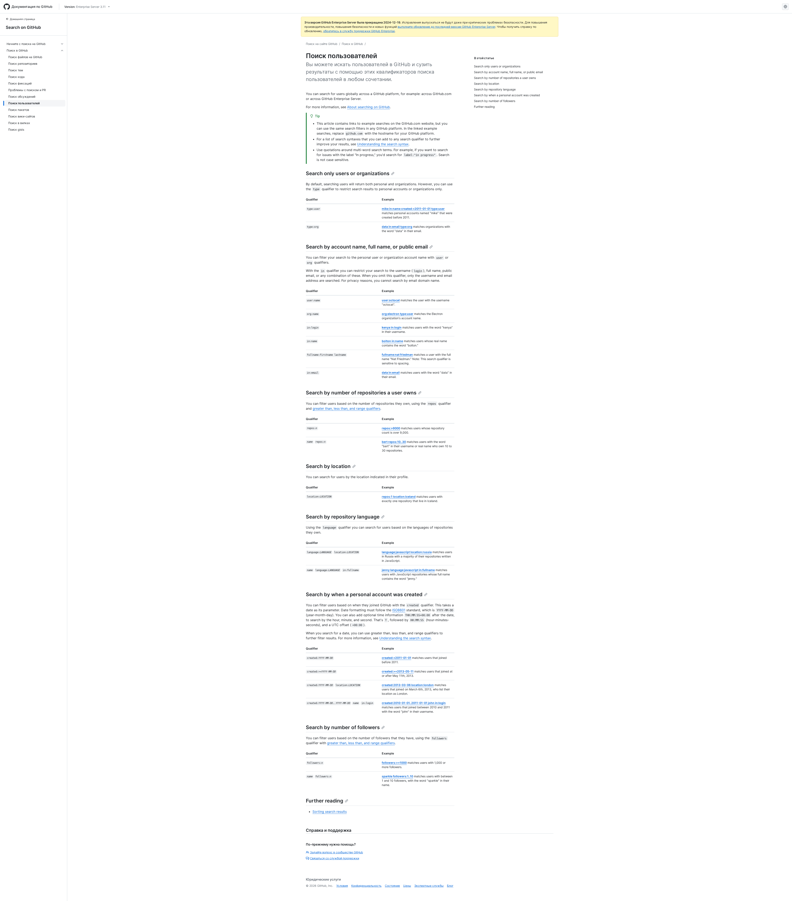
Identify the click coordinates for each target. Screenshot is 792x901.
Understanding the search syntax (383, 144)
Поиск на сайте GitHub (321, 44)
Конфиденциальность (366, 885)
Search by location (328, 466)
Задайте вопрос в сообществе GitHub (336, 852)
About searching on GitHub (368, 107)
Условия (342, 885)
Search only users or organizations (347, 173)
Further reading (324, 801)
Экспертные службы (429, 885)
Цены (407, 885)
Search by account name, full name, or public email (367, 247)
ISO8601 (398, 610)
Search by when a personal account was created (364, 594)
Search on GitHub (23, 27)
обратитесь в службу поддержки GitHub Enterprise (359, 31)
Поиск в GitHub (352, 44)
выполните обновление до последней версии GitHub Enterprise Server (446, 26)
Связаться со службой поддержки (334, 858)
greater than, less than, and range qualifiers (346, 408)
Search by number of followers (343, 727)
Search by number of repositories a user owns (361, 393)
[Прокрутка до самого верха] (783, 892)
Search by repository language (343, 517)
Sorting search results (329, 811)
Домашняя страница (22, 19)
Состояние (392, 885)
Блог (450, 885)
